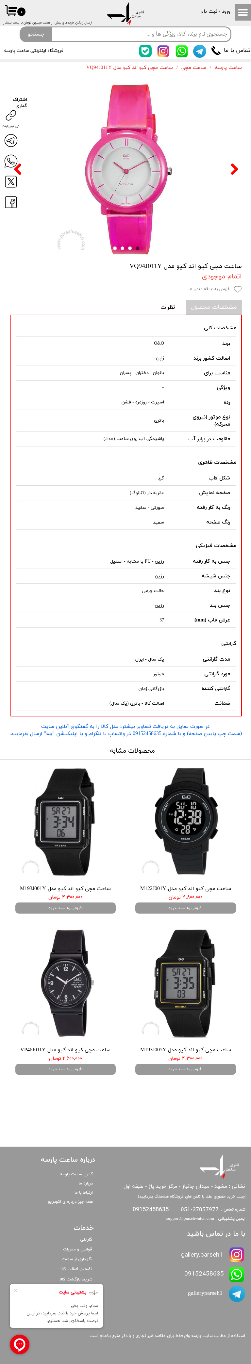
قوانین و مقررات (77, 1249)
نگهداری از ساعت (77, 1259)
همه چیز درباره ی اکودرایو (70, 1202)
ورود (226, 11)
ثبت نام (209, 11)
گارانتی (86, 1240)
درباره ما (86, 1183)
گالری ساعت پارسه (76, 1174)
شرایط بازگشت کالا (76, 1279)
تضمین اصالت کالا (76, 1269)
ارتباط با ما (84, 1193)
